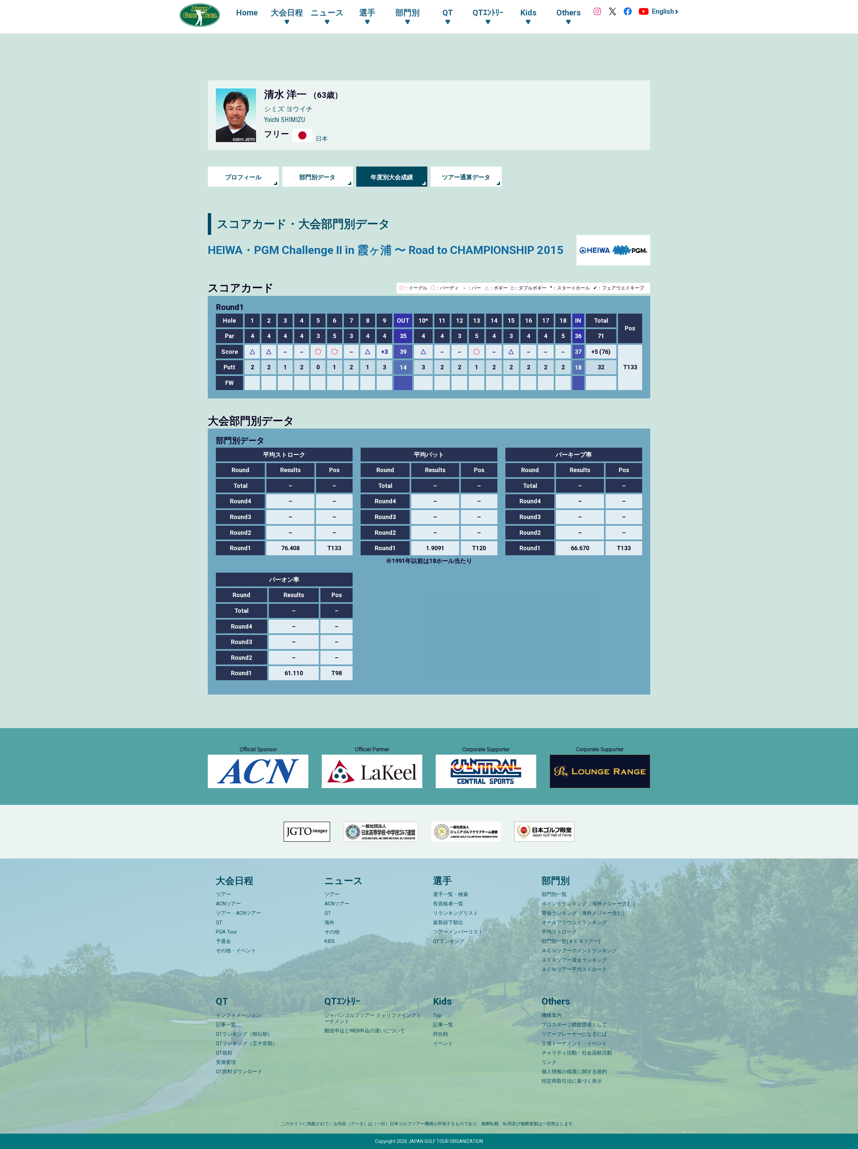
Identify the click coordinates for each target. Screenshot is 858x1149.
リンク (549, 1062)
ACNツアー (228, 904)
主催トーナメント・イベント (574, 1043)
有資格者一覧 (448, 904)
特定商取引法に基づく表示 (572, 1081)
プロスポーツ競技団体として (574, 1025)
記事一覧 (226, 1025)
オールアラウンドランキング (574, 922)
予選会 (223, 941)
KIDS (329, 941)
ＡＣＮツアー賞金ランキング (574, 960)
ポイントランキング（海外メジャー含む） (589, 904)
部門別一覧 (554, 894)
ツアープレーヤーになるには (574, 1034)
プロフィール (243, 177)
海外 (329, 922)
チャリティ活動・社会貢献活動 (577, 1053)
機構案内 (552, 1015)
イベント (443, 1043)
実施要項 (226, 1062)
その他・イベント (236, 951)
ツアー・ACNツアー (238, 913)
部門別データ (317, 177)
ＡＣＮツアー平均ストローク (574, 969)
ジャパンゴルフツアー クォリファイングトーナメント (372, 1018)
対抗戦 (440, 1034)
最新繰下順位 (448, 922)
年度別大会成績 (392, 177)
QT (219, 922)
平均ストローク (559, 932)
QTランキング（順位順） (244, 1034)
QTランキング (449, 941)
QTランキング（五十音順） (247, 1043)
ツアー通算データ (466, 177)
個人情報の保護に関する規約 (574, 1072)
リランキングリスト (455, 913)
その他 (332, 932)
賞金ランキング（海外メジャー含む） (584, 913)
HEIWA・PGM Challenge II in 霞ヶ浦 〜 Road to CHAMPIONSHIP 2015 (386, 250)
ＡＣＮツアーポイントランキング (579, 951)
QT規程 (224, 1053)
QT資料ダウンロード (239, 1072)
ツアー (223, 894)
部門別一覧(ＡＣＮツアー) (571, 941)
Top (437, 1015)
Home (247, 12)
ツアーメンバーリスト (458, 932)
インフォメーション (238, 1015)
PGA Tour (226, 932)
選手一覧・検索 (450, 894)
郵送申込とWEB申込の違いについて (364, 1031)
